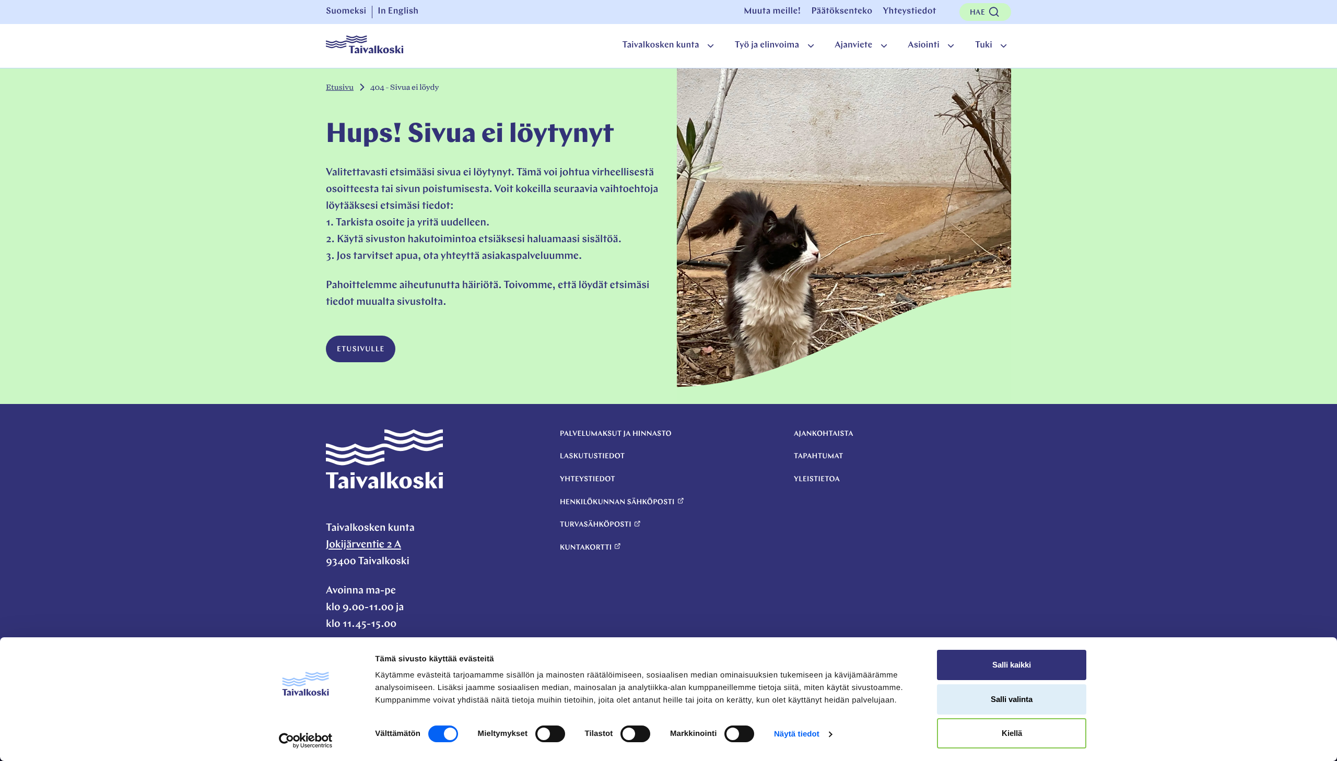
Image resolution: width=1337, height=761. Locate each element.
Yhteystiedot (909, 11)
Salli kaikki (1011, 664)
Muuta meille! (772, 11)
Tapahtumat (818, 456)
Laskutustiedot (592, 456)
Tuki (983, 45)
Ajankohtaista (823, 434)
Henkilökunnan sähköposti (617, 502)
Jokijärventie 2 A (363, 545)
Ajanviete (853, 45)
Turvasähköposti (595, 525)
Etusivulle (360, 349)
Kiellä (1012, 733)
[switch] (550, 734)
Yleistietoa (817, 479)
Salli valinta (1012, 699)
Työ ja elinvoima (767, 45)
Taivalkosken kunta (660, 45)
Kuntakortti (586, 548)
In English (398, 11)
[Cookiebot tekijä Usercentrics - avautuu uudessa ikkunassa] (305, 740)
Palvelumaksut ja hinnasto (616, 434)
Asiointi (924, 45)
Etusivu (340, 87)
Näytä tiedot (796, 734)
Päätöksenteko (841, 11)
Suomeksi (346, 11)
